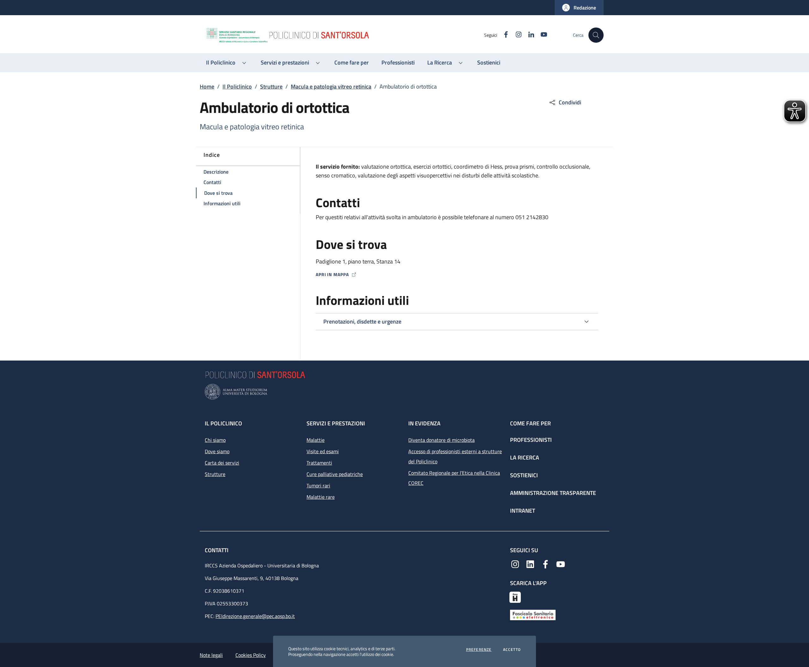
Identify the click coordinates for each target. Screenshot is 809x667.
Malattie (316, 440)
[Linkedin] (530, 563)
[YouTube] (561, 563)
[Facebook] (545, 563)
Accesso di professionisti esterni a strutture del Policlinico (455, 456)
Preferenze (479, 650)
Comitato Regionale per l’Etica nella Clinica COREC (454, 478)
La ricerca (524, 457)
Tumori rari (318, 485)
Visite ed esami (323, 451)
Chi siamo (215, 440)
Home (207, 86)
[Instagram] (515, 563)
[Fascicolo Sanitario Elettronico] (533, 614)
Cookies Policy (250, 655)
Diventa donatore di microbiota (441, 440)
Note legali (211, 655)
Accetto (512, 650)
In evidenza (424, 423)
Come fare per (530, 423)
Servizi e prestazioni (336, 423)
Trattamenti (319, 462)
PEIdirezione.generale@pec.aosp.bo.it (255, 616)
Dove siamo (217, 451)
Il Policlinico (237, 86)
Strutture (271, 86)
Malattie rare (321, 497)
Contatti (217, 550)
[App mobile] (515, 596)
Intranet (522, 510)
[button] (579, 7)
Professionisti (531, 439)
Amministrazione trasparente (553, 493)
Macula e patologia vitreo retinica (331, 86)
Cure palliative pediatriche (335, 474)
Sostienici (524, 475)
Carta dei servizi (222, 462)
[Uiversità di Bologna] (404, 391)
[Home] (344, 35)
